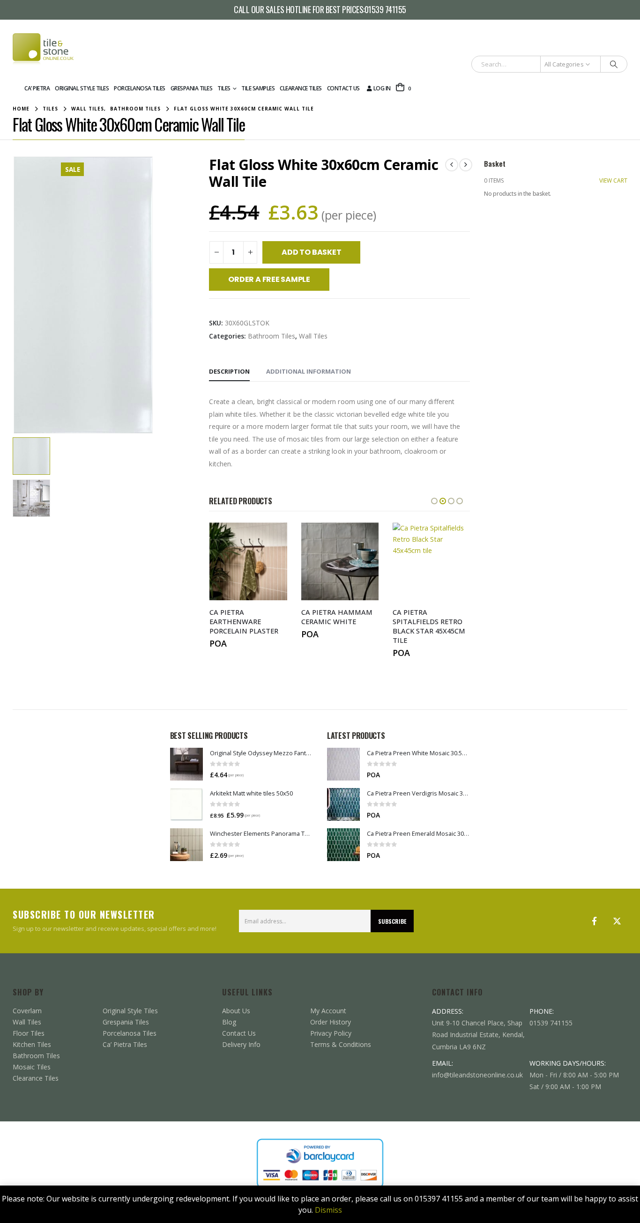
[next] (465, 164)
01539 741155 (385, 10)
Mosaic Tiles (32, 1066)
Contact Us (343, 88)
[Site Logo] (43, 50)
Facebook (594, 921)
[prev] (451, 164)
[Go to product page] (186, 764)
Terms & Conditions (340, 1044)
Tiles (224, 88)
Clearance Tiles (301, 88)
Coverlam (27, 1010)
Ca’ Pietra (37, 88)
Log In (382, 88)
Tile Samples (258, 88)
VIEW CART (613, 180)
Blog (229, 1021)
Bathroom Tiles (271, 336)
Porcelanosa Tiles (139, 88)
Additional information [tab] (308, 371)
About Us (236, 1010)
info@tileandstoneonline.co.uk (477, 1074)
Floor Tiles (29, 1033)
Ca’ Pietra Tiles (125, 1044)
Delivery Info (241, 1044)
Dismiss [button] (328, 1210)
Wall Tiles (313, 336)
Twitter (617, 921)
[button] (15, 295)
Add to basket (311, 252)
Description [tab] (229, 371)
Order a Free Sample (269, 279)
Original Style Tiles (82, 88)
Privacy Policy (330, 1033)
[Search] (614, 64)
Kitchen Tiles (32, 1044)
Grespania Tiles (192, 88)
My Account (328, 1010)
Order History (330, 1021)
